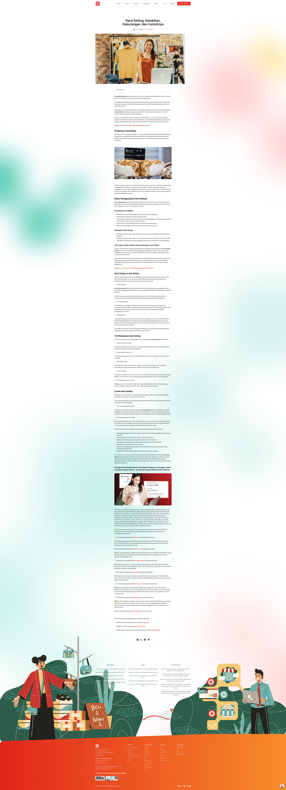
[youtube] (190, 786)
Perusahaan (130, 749)
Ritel (129, 760)
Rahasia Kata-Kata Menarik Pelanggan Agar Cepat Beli (110, 669)
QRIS (145, 758)
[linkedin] (184, 786)
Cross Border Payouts (149, 762)
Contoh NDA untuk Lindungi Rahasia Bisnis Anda (110, 675)
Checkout (146, 747)
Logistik (129, 752)
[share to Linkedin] (145, 640)
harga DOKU (145, 622)
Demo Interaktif (164, 752)
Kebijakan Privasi (180, 754)
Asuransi (130, 758)
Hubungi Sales (180, 752)
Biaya (155, 3)
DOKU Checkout (136, 537)
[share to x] (141, 640)
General (151, 29)
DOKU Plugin (136, 572)
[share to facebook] (137, 640)
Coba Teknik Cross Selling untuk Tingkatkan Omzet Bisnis (137, 268)
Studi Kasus (163, 749)
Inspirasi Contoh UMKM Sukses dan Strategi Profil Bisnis (110, 672)
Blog (162, 754)
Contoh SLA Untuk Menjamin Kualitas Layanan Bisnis (110, 679)
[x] (182, 786)
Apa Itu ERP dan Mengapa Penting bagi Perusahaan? (135, 125)
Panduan (162, 756)
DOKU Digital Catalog (138, 560)
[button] (119, 3)
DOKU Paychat (136, 597)
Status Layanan (164, 760)
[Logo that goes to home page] (97, 746)
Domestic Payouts (148, 760)
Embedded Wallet (148, 767)
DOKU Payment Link (138, 584)
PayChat (146, 769)
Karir (178, 749)
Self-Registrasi (140, 626)
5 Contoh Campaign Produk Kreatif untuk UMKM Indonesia (143, 669)
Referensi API (163, 758)
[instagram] (187, 786)
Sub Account (147, 765)
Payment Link (147, 754)
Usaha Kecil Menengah (132, 747)
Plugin (145, 756)
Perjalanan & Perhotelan (133, 756)
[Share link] (148, 640)
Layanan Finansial (132, 754)
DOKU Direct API (137, 549)
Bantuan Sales (156, 630)
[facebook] (179, 786)
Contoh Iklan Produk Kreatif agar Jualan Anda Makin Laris (143, 681)
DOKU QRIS (135, 611)
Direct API (146, 749)
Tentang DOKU (180, 747)
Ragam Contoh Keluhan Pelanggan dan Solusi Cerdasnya (143, 672)
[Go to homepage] (97, 3)
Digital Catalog (147, 752)
